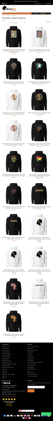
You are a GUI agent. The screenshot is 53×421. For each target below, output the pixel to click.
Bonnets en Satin (31, 372)
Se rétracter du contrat (7, 362)
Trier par (4, 20)
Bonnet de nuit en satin (32, 374)
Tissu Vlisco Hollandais (32, 376)
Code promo (4, 372)
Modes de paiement (6, 355)
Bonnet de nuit (31, 357)
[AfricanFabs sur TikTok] (5, 383)
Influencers (4, 376)
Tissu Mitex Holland (32, 369)
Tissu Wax (30, 353)
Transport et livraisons (6, 353)
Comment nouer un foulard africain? (35, 362)
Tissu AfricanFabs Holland (33, 346)
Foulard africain (31, 358)
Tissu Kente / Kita (31, 365)
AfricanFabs (31, 413)
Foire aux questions (6, 350)
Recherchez (4, 377)
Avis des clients (5, 348)
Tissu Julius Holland (32, 363)
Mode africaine (31, 351)
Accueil (3, 15)
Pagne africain (30, 348)
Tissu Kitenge (30, 367)
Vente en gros (5, 370)
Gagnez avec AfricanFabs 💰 (8, 374)
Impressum (4, 369)
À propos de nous (5, 346)
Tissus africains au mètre (33, 350)
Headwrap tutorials (6, 365)
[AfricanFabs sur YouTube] (9, 383)
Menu (5, 3)
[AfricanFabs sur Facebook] (7, 383)
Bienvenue (17, 1)
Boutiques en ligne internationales (9, 363)
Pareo (29, 370)
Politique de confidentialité (7, 367)
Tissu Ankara (30, 355)
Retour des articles (6, 357)
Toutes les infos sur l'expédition (9, 396)
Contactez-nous (5, 351)
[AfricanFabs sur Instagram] (3, 383)
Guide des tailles (5, 358)
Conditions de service (6, 360)
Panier (49, 3)
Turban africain (31, 360)
